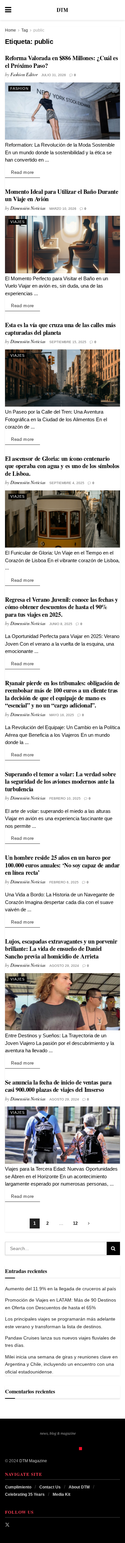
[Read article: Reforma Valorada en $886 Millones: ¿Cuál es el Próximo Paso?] (62, 111)
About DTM (79, 1487)
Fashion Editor (23, 74)
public (38, 30)
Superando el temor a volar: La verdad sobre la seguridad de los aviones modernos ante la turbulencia (60, 781)
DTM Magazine (33, 1461)
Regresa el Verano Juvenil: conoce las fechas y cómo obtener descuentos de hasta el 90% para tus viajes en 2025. (61, 607)
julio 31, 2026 (53, 75)
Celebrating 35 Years (25, 1494)
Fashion (19, 88)
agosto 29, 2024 (64, 965)
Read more (25, 172)
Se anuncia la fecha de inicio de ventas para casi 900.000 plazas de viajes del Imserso (58, 1086)
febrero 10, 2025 (65, 798)
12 (75, 1223)
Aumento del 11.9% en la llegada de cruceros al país (60, 1288)
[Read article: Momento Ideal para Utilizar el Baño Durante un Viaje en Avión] (62, 244)
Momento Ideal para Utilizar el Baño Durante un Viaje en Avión (61, 195)
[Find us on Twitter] (7, 1524)
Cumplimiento (18, 1487)
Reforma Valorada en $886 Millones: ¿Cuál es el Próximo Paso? (61, 62)
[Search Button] (116, 10)
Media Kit (61, 1494)
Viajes (17, 222)
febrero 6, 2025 (64, 882)
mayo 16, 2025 (61, 715)
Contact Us (50, 1487)
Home (10, 30)
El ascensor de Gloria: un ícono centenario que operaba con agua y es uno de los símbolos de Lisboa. (62, 466)
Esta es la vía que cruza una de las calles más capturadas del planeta (60, 329)
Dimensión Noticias (27, 208)
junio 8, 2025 (60, 624)
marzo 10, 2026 (62, 208)
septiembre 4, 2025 (66, 483)
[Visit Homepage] (62, 10)
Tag (24, 30)
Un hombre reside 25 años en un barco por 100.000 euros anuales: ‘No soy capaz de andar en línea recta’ (62, 865)
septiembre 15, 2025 (67, 342)
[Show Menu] (8, 10)
